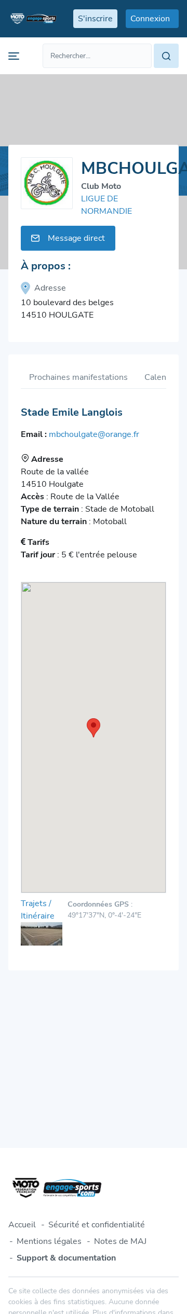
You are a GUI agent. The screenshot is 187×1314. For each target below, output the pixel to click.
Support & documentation (66, 1258)
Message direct (76, 238)
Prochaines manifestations (78, 377)
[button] (93, 728)
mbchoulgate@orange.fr (94, 434)
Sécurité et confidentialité (96, 1224)
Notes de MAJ (120, 1241)
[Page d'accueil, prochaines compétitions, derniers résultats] (32, 18)
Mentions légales (49, 1241)
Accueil (22, 1224)
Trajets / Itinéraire (38, 910)
